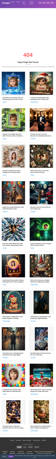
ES (48, 2)
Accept (10, 456)
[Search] (4, 6)
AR (44, 2)
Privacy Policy (36, 440)
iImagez (6, 2)
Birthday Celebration (12, 452)
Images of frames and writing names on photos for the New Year (44, 452)
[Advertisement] (28, 26)
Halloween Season (5, 452)
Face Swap (18, 440)
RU (52, 2)
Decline (4, 456)
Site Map (43, 440)
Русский (37, 447)
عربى (25, 447)
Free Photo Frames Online (21, 452)
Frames (18, 2)
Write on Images (27, 440)
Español (30, 447)
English (19, 447)
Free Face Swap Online (29, 452)
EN (40, 2)
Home (12, 2)
